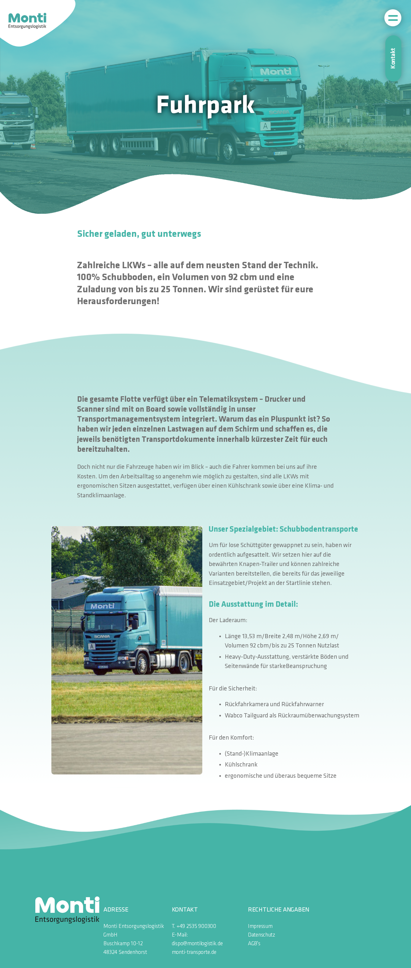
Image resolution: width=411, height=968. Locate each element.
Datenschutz (261, 935)
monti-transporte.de (194, 952)
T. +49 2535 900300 (194, 926)
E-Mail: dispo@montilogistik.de (197, 939)
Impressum (260, 926)
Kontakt (393, 58)
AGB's (254, 944)
